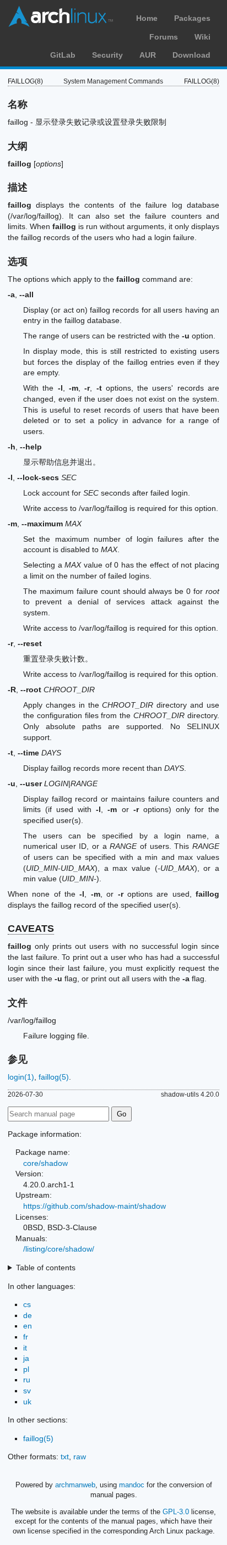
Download (191, 55)
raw (79, 1456)
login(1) (21, 1076)
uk (27, 1401)
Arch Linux (60, 16)
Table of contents (45, 1267)
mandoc (131, 1485)
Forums (163, 36)
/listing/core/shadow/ (58, 1248)
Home (147, 18)
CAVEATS (31, 928)
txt (65, 1456)
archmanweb (75, 1485)
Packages (192, 18)
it (25, 1347)
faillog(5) (54, 1076)
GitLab (62, 55)
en (27, 1325)
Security (107, 55)
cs (27, 1304)
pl (26, 1369)
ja (26, 1358)
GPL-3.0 (176, 1512)
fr (25, 1336)
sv (27, 1390)
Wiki (202, 36)
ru (26, 1379)
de (27, 1315)
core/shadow (45, 1163)
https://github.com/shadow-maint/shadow (94, 1206)
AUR (147, 55)
